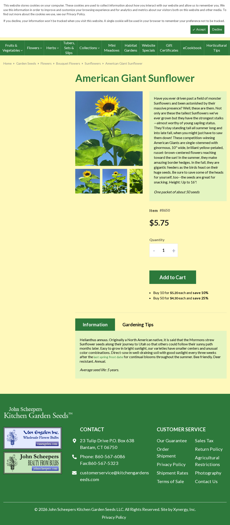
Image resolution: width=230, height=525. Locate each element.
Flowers (46, 63)
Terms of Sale (170, 481)
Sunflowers (93, 63)
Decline (217, 29)
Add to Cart (172, 277)
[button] (88, 181)
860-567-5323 (103, 463)
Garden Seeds (26, 63)
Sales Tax (204, 440)
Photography (208, 472)
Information (95, 324)
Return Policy (209, 449)
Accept (201, 29)
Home (7, 63)
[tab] (95, 324)
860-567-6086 (110, 456)
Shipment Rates (172, 472)
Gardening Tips (137, 324)
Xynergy (180, 509)
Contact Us (206, 481)
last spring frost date (108, 357)
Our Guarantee (172, 440)
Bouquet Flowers (68, 63)
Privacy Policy (171, 464)
